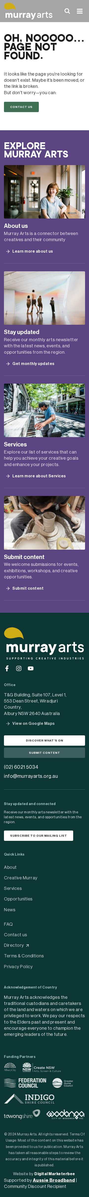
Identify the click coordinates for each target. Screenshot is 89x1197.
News (9, 910)
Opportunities (18, 899)
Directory (14, 945)
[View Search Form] (67, 11)
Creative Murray (21, 878)
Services (13, 888)
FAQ (8, 924)
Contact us (15, 935)
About (10, 867)
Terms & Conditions (24, 956)
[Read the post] (44, 192)
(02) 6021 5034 (21, 767)
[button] (21, 107)
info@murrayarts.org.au (31, 776)
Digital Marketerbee (54, 1174)
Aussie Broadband (54, 1180)
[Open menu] (79, 11)
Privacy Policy (18, 966)
